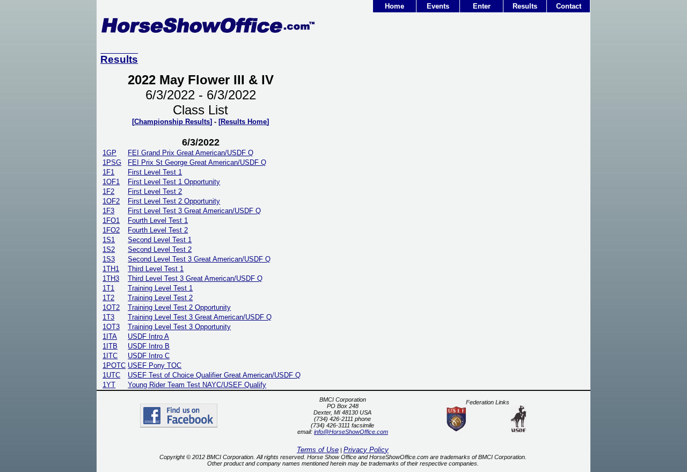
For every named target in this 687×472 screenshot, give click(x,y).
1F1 (108, 172)
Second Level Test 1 (160, 240)
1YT (109, 385)
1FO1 (111, 220)
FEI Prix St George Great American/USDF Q (197, 162)
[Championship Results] (172, 122)
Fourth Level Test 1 (158, 220)
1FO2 (111, 230)
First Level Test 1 (155, 172)
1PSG (112, 162)
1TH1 (111, 269)
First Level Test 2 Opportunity (174, 201)
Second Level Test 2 (160, 249)
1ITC (110, 356)
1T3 (108, 317)
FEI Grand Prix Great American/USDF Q (190, 153)
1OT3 (111, 327)
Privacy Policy (366, 450)
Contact (568, 6)
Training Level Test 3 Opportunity (179, 327)
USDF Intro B (149, 346)
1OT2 (111, 307)
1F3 (108, 211)
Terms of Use (318, 450)
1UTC (111, 375)
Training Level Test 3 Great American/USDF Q (200, 317)
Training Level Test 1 (160, 288)
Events (438, 6)
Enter (482, 6)
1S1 (109, 240)
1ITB (110, 346)
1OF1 (111, 182)
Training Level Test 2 (160, 298)
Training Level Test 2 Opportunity (179, 307)
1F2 (108, 191)
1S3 (109, 259)
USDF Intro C (149, 356)
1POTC (114, 365)
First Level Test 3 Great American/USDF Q (194, 211)
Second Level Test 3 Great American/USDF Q (199, 259)
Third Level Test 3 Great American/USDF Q (195, 278)
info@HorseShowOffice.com (351, 432)
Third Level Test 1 (156, 269)
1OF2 (111, 201)
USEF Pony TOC (154, 365)
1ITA (110, 336)
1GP (109, 153)
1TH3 (111, 278)
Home (394, 6)
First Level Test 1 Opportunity (174, 182)
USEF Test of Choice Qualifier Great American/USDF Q (214, 375)
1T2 (108, 298)
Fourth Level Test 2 (158, 230)
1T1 (108, 288)
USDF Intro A (148, 336)
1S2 (109, 249)
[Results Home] (243, 122)
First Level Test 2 (155, 191)
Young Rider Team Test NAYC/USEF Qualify (197, 385)
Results (525, 6)
